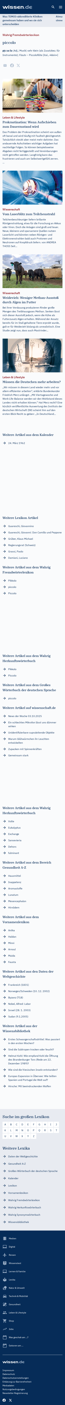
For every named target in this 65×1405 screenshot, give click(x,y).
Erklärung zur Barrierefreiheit (17, 1381)
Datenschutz (9, 1374)
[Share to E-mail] (5, 65)
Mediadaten (8, 1385)
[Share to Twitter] (18, 65)
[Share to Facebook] (12, 65)
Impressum (8, 1370)
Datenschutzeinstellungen (16, 1377)
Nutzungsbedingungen (14, 1389)
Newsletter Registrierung (15, 1393)
